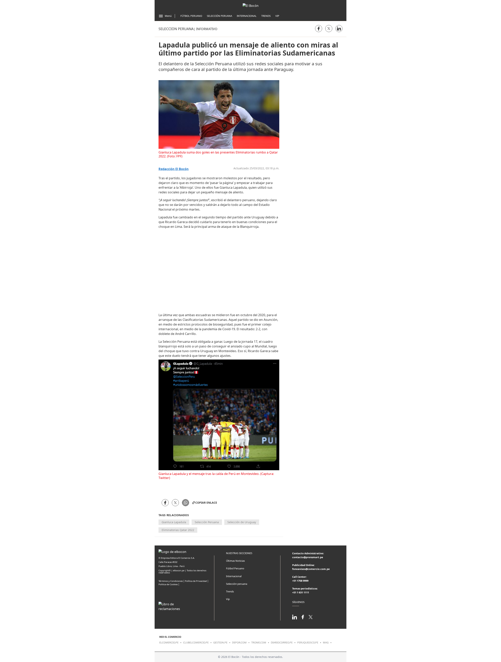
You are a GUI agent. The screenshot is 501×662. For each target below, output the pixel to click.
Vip (277, 16)
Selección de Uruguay (241, 522)
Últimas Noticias (235, 560)
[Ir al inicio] (251, 5)
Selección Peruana (219, 16)
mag (326, 642)
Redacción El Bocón (174, 169)
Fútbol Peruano (191, 16)
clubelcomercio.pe (196, 642)
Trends (266, 16)
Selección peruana (176, 28)
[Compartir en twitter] (328, 28)
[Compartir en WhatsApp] (185, 502)
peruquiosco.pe (307, 642)
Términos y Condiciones (171, 580)
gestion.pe (220, 642)
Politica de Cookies (168, 584)
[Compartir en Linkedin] (338, 28)
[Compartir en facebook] (318, 28)
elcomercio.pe (168, 642)
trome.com (258, 642)
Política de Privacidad (196, 580)
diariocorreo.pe (282, 642)
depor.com (239, 642)
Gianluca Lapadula (174, 522)
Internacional (247, 16)
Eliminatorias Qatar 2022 (178, 530)
